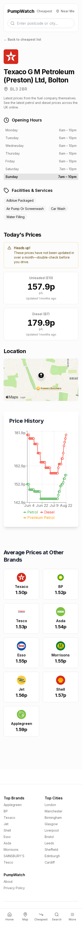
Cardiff (50, 862)
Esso (7, 837)
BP (6, 811)
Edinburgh (52, 856)
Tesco (8, 862)
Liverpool (52, 830)
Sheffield (51, 849)
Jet (6, 824)
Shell (7, 830)
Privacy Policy (14, 888)
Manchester (53, 811)
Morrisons (11, 849)
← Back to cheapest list (22, 39)
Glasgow (51, 824)
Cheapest (44, 11)
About (8, 881)
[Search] (12, 23)
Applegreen (13, 805)
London (50, 805)
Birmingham (53, 817)
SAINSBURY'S (14, 856)
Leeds (49, 843)
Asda (7, 843)
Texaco (9, 817)
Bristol (49, 837)
